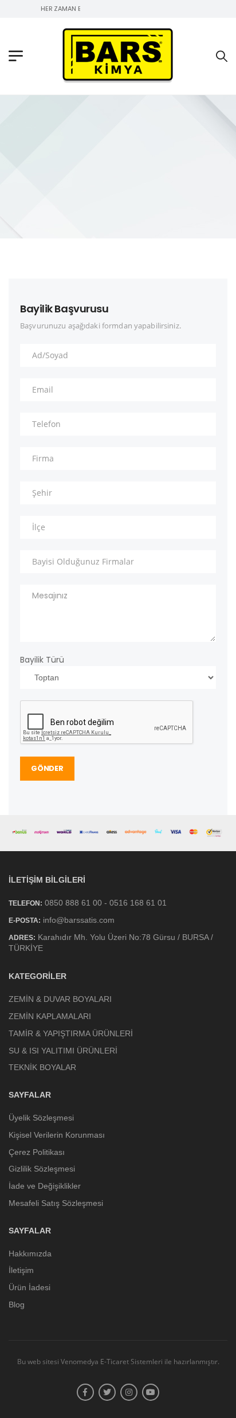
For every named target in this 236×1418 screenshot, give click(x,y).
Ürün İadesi (29, 1287)
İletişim (21, 1270)
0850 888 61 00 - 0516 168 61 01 (106, 902)
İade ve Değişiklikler (45, 1186)
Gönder (47, 768)
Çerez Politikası (37, 1152)
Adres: (22, 938)
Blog (17, 1304)
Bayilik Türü (42, 659)
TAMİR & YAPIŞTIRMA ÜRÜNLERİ (71, 1033)
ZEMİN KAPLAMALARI (50, 1016)
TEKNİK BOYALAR (42, 1067)
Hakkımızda (30, 1253)
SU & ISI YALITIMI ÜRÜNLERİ (63, 1050)
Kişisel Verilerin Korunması (57, 1134)
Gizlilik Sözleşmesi (42, 1169)
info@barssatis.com (79, 920)
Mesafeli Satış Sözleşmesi (56, 1203)
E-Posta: (25, 920)
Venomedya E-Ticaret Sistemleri (112, 1361)
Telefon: (25, 903)
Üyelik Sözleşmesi (41, 1117)
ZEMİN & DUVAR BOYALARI (60, 999)
